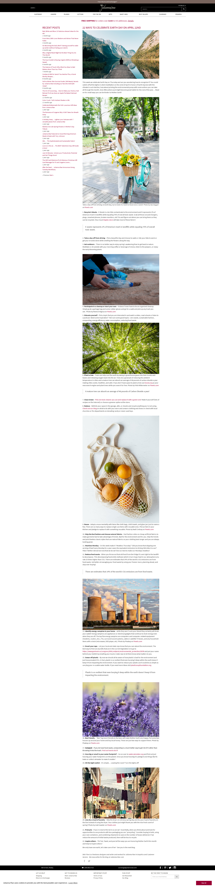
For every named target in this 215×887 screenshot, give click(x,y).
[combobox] (161, 9)
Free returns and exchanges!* (107, 2)
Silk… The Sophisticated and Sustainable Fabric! (58, 141)
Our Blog (125, 878)
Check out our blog (90, 408)
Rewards (178, 14)
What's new (124, 14)
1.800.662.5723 (89, 868)
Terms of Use (98, 876)
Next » (52, 175)
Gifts (110, 14)
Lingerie (53, 14)
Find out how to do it (109, 750)
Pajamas (66, 14)
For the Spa (97, 14)
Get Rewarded (127, 876)
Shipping (39, 876)
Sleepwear (38, 14)
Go (177, 876)
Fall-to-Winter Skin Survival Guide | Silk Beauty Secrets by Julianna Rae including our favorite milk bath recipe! (60, 83)
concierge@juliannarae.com (127, 868)
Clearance (162, 14)
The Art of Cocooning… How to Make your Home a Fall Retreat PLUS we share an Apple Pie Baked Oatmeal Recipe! (60, 93)
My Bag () (181, 5)
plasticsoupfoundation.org (141, 665)
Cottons (80, 14)
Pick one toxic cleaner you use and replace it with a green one (118, 400)
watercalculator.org (136, 754)
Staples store (108, 220)
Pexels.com (89, 207)
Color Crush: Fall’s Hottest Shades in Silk (56, 100)
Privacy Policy (98, 878)
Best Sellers (143, 14)
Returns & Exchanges (43, 878)
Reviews (67, 878)
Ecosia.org (149, 383)
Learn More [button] (72, 883)
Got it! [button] (204, 883)
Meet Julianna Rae (71, 876)
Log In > (33, 8)
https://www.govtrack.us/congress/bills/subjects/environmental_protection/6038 (113, 651)
